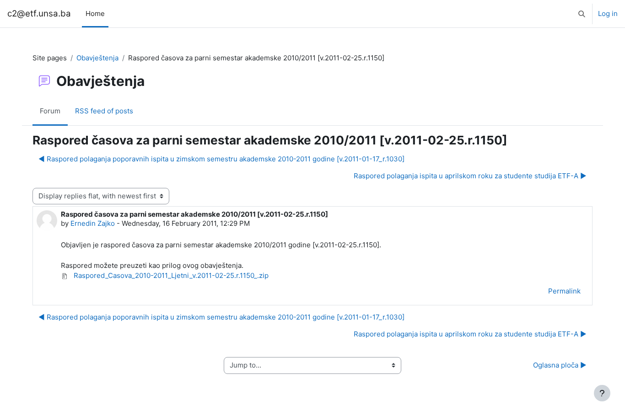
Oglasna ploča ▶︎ (560, 365)
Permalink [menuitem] (564, 291)
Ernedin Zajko (92, 223)
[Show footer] (602, 393)
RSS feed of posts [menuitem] (104, 111)
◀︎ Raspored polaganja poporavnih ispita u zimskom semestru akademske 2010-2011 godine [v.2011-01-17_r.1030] (221, 159)
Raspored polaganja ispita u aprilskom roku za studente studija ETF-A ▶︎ (470, 175)
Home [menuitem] (95, 13)
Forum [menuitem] (50, 111)
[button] (581, 13)
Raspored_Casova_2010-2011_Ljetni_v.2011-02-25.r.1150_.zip (170, 275)
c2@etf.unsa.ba (39, 13)
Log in (608, 13)
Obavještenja (97, 57)
